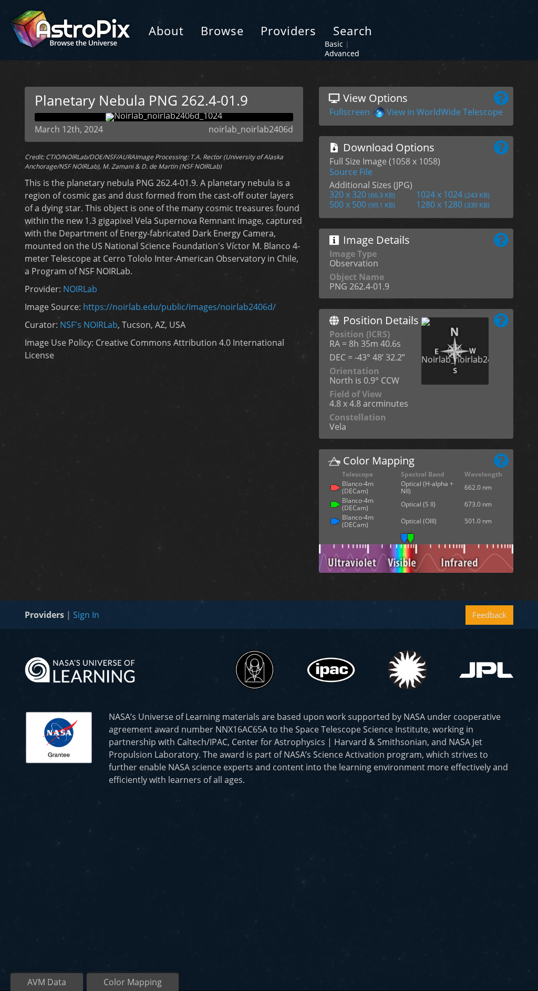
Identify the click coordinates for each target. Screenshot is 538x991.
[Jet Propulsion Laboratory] (486, 670)
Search (353, 30)
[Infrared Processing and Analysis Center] (330, 670)
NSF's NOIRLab (89, 325)
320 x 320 (362, 194)
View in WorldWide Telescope (445, 112)
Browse (222, 30)
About (166, 30)
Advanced (342, 53)
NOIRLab (80, 289)
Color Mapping (133, 982)
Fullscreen (349, 112)
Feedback (489, 615)
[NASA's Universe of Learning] (80, 669)
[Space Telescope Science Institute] (254, 669)
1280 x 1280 (453, 204)
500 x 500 (362, 204)
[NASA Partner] (59, 736)
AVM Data (46, 982)
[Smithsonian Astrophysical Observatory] (407, 669)
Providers (288, 30)
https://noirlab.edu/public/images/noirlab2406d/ (179, 307)
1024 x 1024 (453, 194)
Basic (334, 44)
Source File (351, 172)
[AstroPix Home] (70, 30)
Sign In (86, 615)
